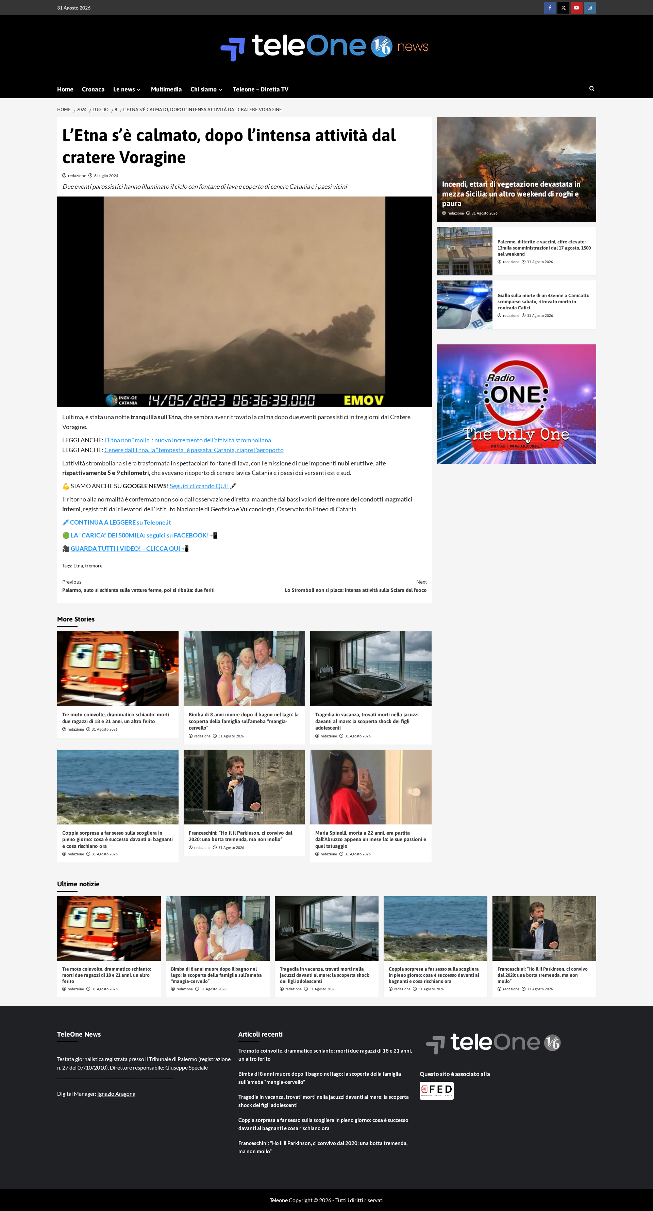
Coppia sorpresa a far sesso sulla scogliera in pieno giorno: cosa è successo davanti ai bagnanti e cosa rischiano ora (117, 839)
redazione (77, 175)
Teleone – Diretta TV (260, 89)
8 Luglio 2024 (106, 175)
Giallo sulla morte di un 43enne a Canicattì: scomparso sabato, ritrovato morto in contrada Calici (543, 301)
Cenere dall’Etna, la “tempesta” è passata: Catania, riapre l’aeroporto (194, 450)
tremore (93, 565)
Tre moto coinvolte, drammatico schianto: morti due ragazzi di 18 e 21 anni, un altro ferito (106, 975)
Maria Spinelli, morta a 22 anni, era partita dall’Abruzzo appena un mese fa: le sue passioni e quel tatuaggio (370, 839)
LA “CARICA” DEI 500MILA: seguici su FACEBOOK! (140, 535)
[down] (139, 90)
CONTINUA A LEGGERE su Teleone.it (120, 522)
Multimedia (166, 89)
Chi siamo (203, 89)
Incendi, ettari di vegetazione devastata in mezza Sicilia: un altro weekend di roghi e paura (511, 194)
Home (65, 89)
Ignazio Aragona (116, 1093)
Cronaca (93, 89)
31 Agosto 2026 (105, 729)
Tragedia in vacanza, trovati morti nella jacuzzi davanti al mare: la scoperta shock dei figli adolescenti (367, 721)
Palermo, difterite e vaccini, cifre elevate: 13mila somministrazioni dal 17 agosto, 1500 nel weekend (544, 248)
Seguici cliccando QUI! (199, 486)
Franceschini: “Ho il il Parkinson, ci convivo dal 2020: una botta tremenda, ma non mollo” (543, 975)
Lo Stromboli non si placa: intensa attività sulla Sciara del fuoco (356, 586)
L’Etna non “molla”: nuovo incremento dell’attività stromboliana (187, 440)
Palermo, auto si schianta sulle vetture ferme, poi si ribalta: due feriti (138, 586)
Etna (78, 565)
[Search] (592, 89)
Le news (124, 89)
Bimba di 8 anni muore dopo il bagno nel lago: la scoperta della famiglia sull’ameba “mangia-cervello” (244, 721)
